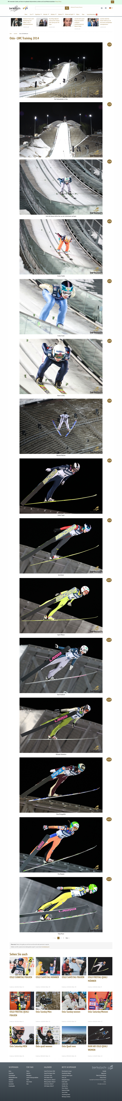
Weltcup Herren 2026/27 (49, 1079)
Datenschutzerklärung (101, 1075)
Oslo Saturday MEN (18, 1046)
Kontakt (104, 1071)
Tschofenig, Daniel (66, 1094)
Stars (27, 1084)
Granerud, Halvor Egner (67, 1075)
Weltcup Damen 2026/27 (49, 1082)
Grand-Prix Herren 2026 (49, 1071)
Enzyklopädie (12, 1086)
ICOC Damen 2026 (48, 1077)
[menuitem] (102, 8)
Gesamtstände (12, 1075)
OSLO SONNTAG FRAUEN (21, 977)
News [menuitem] (26, 14)
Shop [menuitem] (83, 14)
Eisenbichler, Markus (66, 1073)
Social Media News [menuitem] (92, 14)
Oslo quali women (44, 1046)
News (10, 1071)
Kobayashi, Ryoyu (66, 1079)
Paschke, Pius (65, 1086)
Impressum (103, 1073)
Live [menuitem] (31, 14)
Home (11, 33)
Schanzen (11, 1082)
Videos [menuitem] (77, 14)
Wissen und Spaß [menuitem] (69, 14)
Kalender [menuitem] (45, 14)
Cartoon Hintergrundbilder (32, 1077)
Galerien (15, 33)
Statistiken (11, 1079)
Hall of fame (29, 1082)
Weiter (67, 938)
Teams (27, 1079)
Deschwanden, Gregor (67, 1071)
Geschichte (11, 1084)
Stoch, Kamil (64, 1092)
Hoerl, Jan (64, 1077)
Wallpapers (28, 1075)
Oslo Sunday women (71, 1011)
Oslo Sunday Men (44, 1011)
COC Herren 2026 (48, 1075)
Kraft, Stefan (64, 1082)
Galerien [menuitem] (60, 14)
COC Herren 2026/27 (49, 1084)
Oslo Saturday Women (98, 1011)
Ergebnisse (11, 1073)
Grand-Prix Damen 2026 (49, 1073)
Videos (27, 1071)
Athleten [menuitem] (53, 14)
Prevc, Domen (65, 1088)
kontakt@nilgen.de (45, 947)
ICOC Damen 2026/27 (49, 1086)
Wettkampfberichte (13, 1077)
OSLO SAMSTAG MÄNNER (47, 977)
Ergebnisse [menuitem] (37, 14)
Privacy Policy (58, 1)
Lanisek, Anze (65, 1084)
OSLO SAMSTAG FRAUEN (73, 977)
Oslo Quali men (69, 1046)
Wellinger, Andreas (66, 1096)
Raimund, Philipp (65, 1090)
